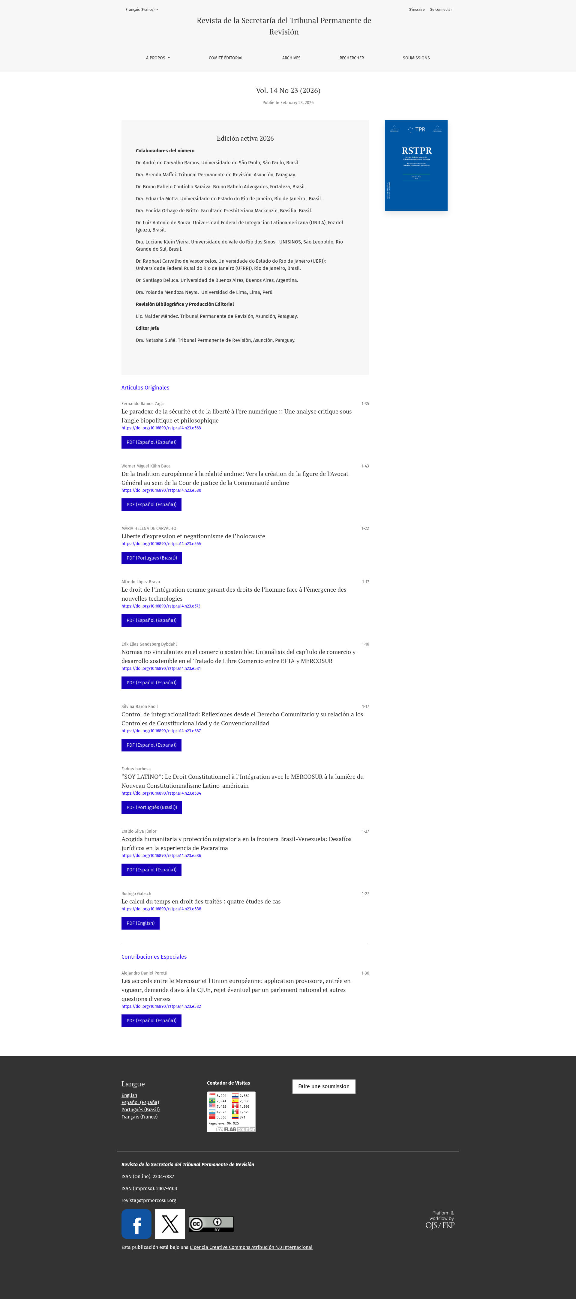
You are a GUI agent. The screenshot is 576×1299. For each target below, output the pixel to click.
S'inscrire (417, 9)
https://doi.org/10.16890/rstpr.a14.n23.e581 (161, 668)
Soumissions (416, 58)
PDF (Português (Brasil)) (152, 558)
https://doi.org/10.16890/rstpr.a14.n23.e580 (161, 490)
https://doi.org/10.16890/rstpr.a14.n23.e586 (161, 855)
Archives (291, 58)
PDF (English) (140, 923)
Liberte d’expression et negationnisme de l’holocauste (193, 536)
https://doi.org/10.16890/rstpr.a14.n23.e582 (161, 1006)
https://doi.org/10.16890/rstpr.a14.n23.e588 (161, 909)
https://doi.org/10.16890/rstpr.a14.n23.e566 (161, 543)
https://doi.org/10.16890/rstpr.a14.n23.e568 (161, 428)
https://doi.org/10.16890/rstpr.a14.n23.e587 (161, 730)
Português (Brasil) (141, 1109)
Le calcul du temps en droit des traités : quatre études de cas (201, 901)
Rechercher (352, 58)
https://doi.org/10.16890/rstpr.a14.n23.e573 (161, 606)
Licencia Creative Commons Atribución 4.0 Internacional (251, 1247)
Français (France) (143, 9)
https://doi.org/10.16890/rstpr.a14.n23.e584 (161, 793)
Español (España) (140, 1102)
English (129, 1095)
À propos (156, 58)
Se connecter (441, 9)
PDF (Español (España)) (151, 442)
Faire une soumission (324, 1086)
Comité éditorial (226, 58)
